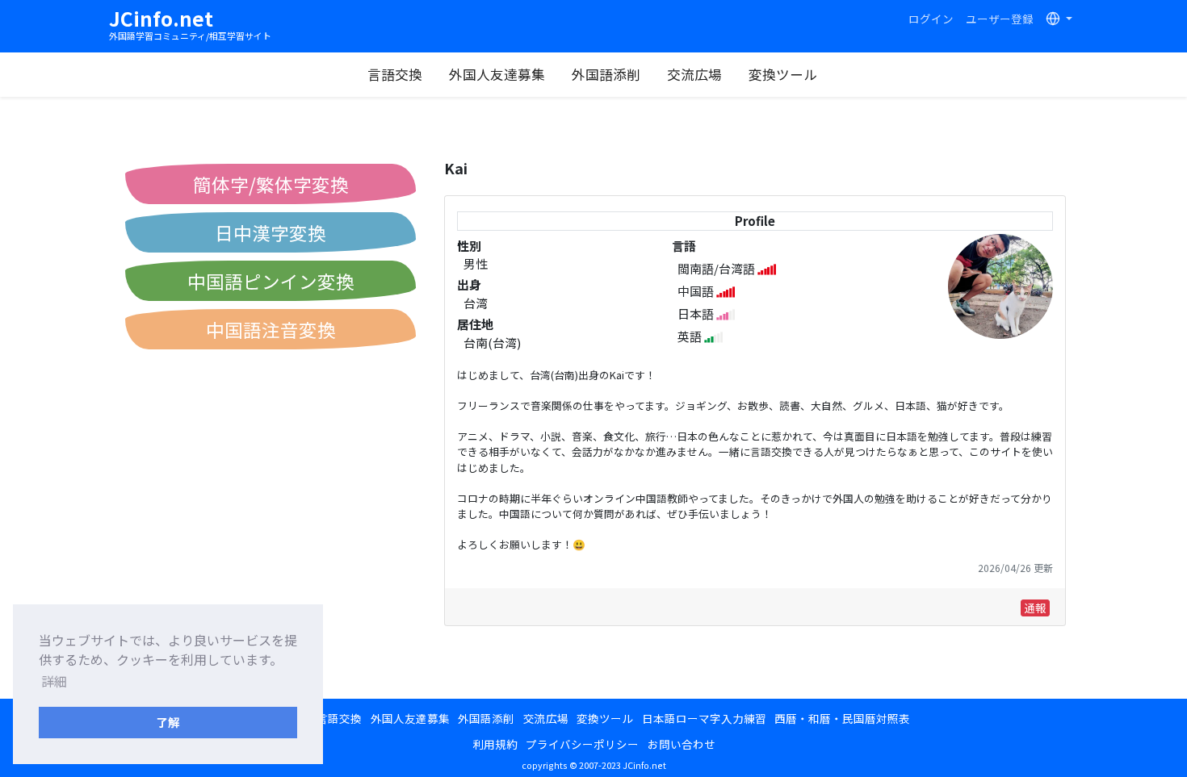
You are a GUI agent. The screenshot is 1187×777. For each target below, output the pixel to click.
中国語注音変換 (271, 329)
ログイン (931, 18)
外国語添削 (606, 74)
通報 (1035, 607)
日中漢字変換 (270, 232)
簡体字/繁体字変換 (271, 184)
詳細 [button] (54, 681)
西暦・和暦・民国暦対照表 (842, 718)
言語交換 (394, 74)
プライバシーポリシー (582, 744)
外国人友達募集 (497, 74)
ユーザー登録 (1000, 18)
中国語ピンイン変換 (270, 281)
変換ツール (783, 74)
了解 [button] (168, 721)
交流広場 (694, 74)
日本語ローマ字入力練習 (704, 718)
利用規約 (495, 744)
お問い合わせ (681, 744)
